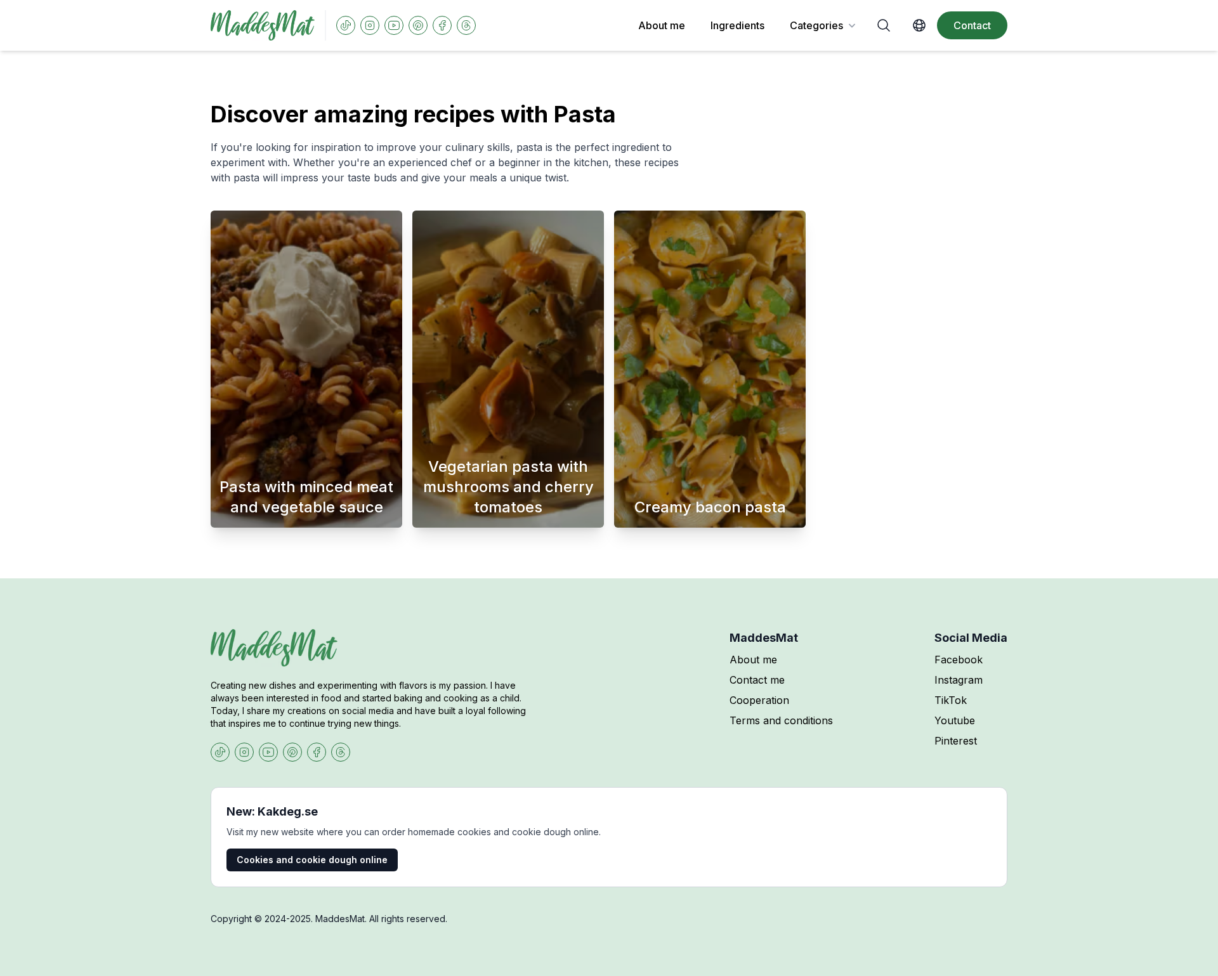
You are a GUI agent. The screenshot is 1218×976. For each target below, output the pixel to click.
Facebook (958, 659)
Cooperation (759, 700)
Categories (816, 25)
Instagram (958, 679)
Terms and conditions (781, 720)
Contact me (757, 679)
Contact (972, 25)
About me (661, 25)
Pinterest (955, 740)
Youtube (954, 720)
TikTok (950, 700)
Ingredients (737, 25)
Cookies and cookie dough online (312, 859)
